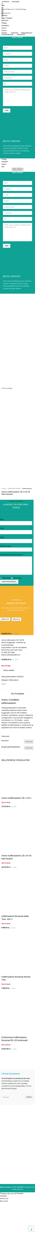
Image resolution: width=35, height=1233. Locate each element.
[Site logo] (5, 25)
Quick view (3, 880)
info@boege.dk (18, 1132)
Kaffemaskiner (27, 488)
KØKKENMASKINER (14, 488)
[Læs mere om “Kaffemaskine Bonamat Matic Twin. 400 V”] (3, 936)
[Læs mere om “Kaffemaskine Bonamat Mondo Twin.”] (3, 996)
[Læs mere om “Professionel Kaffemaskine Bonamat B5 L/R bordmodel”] (3, 1057)
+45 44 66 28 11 (5, 13)
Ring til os (16, 619)
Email (3, 5)
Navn (2, 519)
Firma (2, 528)
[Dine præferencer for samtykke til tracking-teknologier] (31, 1229)
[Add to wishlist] (3, 870)
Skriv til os (5, 619)
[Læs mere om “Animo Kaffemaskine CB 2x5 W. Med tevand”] (3, 875)
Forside (4, 488)
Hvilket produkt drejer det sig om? (11, 555)
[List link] (17, 1146)
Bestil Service (17, 37)
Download (28, 741)
